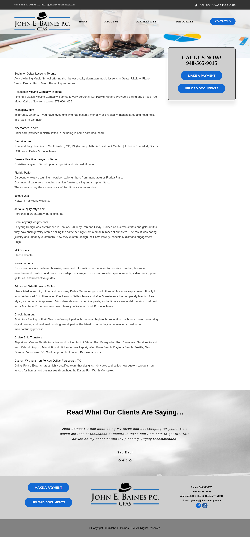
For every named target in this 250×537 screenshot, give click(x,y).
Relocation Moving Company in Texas (38, 91)
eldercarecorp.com (26, 128)
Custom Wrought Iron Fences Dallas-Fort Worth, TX (47, 360)
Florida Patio (22, 172)
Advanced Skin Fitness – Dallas (34, 286)
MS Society (21, 250)
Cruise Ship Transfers (28, 337)
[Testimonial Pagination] (120, 460)
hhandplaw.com (24, 109)
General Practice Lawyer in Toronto (36, 159)
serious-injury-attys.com (29, 209)
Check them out (24, 314)
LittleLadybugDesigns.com (31, 222)
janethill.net (21, 195)
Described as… (24, 141)
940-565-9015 (228, 5)
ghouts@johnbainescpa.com (61, 4)
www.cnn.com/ (23, 263)
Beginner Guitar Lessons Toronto (35, 73)
